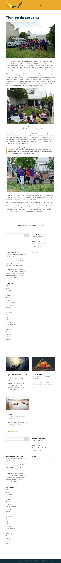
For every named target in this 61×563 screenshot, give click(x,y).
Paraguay (8, 317)
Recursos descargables (12, 324)
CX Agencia (21, 561)
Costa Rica (9, 290)
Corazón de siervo (36, 246)
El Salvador (9, 300)
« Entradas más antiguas (12, 431)
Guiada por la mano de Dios (39, 239)
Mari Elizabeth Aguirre (12, 263)
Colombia (8, 288)
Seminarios (9, 329)
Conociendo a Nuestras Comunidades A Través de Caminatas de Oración (15, 275)
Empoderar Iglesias (11, 302)
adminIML (10, 21)
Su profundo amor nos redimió (15, 413)
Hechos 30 (9, 305)
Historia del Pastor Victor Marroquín (41, 244)
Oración (8, 315)
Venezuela (9, 336)
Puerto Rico (9, 322)
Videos (8, 339)
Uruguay (8, 334)
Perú (7, 319)
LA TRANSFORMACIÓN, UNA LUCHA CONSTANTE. (14, 265)
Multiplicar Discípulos (28, 21)
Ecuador (8, 295)
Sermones (8, 332)
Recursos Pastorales (11, 327)
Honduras (8, 307)
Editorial (8, 298)
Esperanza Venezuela (37, 236)
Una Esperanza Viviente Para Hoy (17, 375)
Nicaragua (9, 312)
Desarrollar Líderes (11, 293)
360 (7, 285)
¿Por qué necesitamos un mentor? (41, 241)
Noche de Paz (38, 374)
